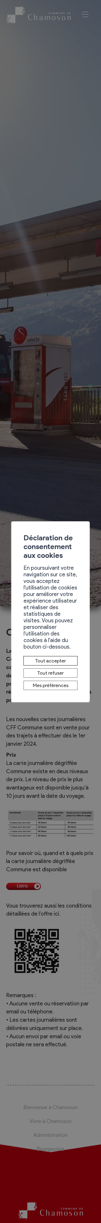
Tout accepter (50, 661)
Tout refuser (50, 673)
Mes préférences (50, 685)
